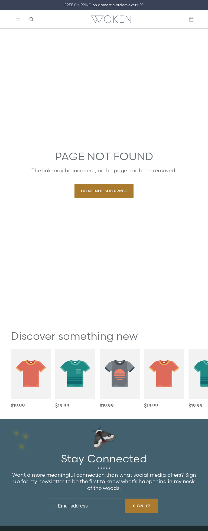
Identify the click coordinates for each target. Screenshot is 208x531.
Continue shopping (104, 191)
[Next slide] (191, 379)
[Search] (31, 19)
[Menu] (17, 19)
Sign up (141, 505)
